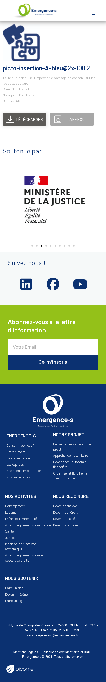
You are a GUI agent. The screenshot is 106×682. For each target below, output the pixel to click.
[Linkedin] (26, 284)
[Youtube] (80, 284)
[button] (93, 13)
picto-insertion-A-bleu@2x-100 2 (46, 68)
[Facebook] (53, 284)
